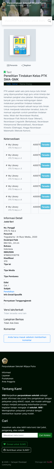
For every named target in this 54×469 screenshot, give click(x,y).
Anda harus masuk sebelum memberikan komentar (27, 338)
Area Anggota (8, 381)
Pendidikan (9, 291)
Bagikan (27, 65)
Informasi (6, 372)
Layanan (6, 375)
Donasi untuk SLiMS (16, 444)
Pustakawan (7, 378)
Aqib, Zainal (12, 84)
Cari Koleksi (44, 435)
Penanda (13, 65)
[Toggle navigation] (5, 9)
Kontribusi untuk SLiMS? (18, 450)
